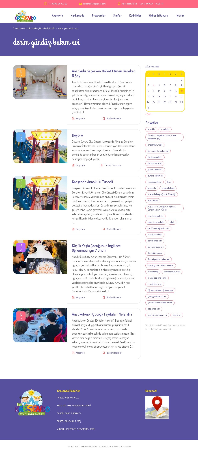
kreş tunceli (153, 200)
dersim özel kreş (155, 163)
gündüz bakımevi (155, 169)
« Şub (148, 114)
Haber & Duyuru (158, 15)
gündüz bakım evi (155, 175)
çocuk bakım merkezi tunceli (160, 302)
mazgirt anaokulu (155, 216)
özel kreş (177, 315)
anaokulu (165, 129)
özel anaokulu (154, 308)
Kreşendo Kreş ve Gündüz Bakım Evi (74, 405)
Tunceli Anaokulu (155, 253)
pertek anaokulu (155, 240)
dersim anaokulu (155, 157)
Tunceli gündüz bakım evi (158, 259)
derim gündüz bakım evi (158, 151)
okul (172, 222)
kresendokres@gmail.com (94, 3)
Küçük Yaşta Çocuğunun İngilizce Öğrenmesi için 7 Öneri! (96, 248)
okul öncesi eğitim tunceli (158, 228)
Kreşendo (80, 118)
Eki (20, 73)
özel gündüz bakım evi (157, 315)
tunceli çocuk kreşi (172, 271)
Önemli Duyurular (113, 165)
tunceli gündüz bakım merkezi (160, 265)
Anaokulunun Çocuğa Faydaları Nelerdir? (102, 314)
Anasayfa (57, 15)
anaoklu (151, 129)
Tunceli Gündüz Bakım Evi (69, 413)
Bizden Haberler (114, 118)
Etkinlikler (135, 15)
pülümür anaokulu (156, 246)
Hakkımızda (77, 15)
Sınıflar (117, 15)
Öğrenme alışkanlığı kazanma (160, 290)
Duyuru (77, 135)
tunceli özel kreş (154, 284)
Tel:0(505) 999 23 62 (58, 3)
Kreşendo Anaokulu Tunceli (92, 181)
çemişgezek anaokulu (157, 296)
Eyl (20, 138)
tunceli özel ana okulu (157, 277)
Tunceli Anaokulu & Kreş (69, 421)
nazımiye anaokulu (156, 222)
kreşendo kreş (168, 188)
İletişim (180, 15)
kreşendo (152, 188)
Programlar (98, 15)
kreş (169, 182)
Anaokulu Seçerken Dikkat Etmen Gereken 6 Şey (104, 73)
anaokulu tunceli (155, 144)
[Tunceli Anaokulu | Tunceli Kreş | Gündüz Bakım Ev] (24, 15)
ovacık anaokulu (155, 234)
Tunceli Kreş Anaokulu (68, 397)
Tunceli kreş (153, 271)
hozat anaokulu (154, 182)
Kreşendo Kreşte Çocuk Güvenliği (161, 194)
